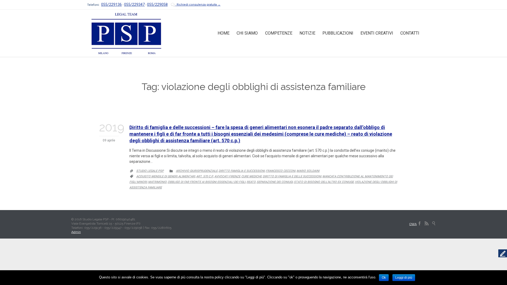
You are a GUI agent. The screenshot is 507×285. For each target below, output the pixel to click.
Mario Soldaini (308, 171)
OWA (413, 224)
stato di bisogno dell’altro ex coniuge (324, 182)
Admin (76, 232)
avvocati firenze (227, 176)
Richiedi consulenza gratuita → (195, 4)
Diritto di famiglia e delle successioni (292, 176)
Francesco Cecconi (280, 171)
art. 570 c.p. (204, 176)
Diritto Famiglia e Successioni (242, 171)
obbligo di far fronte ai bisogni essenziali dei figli (207, 182)
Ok (384, 277)
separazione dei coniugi (275, 182)
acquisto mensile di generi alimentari (165, 176)
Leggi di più (403, 277)
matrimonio (157, 182)
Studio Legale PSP (150, 171)
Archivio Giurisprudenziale (197, 171)
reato (251, 182)
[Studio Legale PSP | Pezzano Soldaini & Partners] (126, 33)
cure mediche (251, 176)
